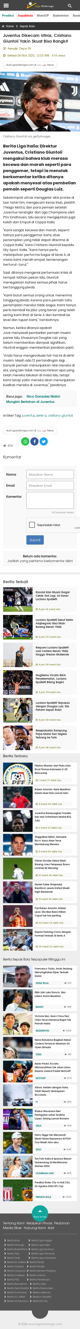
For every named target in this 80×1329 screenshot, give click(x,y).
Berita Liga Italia (40, 1245)
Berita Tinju (13, 1253)
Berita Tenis (13, 1258)
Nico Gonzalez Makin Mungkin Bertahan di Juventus (33, 398)
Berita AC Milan (16, 1296)
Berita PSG (13, 1279)
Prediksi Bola (43, 1197)
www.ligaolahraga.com (45, 1324)
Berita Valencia (41, 1292)
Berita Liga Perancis (42, 1253)
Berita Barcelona (17, 1284)
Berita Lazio (39, 1284)
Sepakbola (25, 15)
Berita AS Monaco (18, 1301)
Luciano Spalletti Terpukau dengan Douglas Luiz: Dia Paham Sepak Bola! (53, 706)
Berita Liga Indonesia (43, 1258)
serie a (41, 415)
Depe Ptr (25, 48)
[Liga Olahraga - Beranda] (40, 5)
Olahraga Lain (45, 1173)
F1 (37, 1102)
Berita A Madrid (42, 1296)
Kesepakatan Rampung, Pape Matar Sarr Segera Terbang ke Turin (51, 733)
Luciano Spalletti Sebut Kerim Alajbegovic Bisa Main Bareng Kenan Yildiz (54, 623)
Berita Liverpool (16, 1270)
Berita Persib (37, 1262)
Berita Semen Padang (42, 1270)
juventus (28, 415)
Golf (38, 1149)
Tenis (38, 1054)
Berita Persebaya (40, 1279)
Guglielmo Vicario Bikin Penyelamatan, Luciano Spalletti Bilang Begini (51, 678)
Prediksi (8, 15)
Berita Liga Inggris (41, 1240)
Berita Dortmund (16, 1292)
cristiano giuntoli (60, 415)
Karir (51, 1227)
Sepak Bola (42, 983)
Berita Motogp (15, 1245)
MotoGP (43, 15)
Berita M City (40, 1301)
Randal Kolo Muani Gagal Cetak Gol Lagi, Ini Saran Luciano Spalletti (53, 595)
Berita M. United (16, 1262)
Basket (39, 1007)
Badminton (61, 15)
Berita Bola (13, 1240)
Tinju (38, 1125)
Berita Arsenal (15, 1266)
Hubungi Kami (35, 1227)
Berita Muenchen (43, 1288)
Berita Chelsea (15, 1275)
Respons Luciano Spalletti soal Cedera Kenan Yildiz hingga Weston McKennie (52, 650)
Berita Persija (37, 1266)
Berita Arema (37, 1275)
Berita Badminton (17, 1249)
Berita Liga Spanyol (42, 1249)
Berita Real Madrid (18, 1288)
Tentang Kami (13, 1222)
